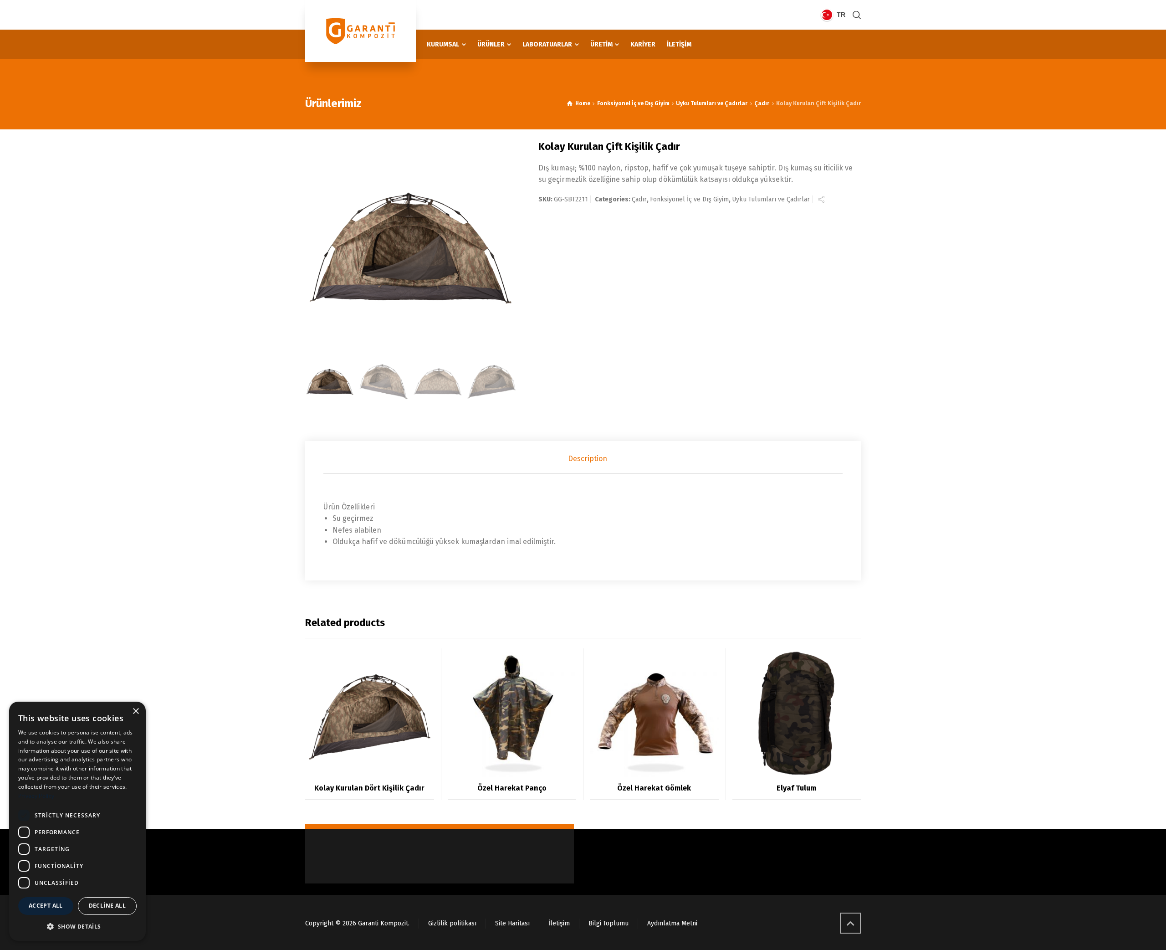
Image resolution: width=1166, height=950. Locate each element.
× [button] (135, 711)
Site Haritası (512, 923)
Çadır (761, 103)
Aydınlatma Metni (672, 923)
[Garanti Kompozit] (360, 31)
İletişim (559, 923)
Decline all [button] (107, 905)
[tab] (587, 458)
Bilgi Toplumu (608, 923)
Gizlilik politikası (452, 923)
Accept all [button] (46, 905)
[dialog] (77, 821)
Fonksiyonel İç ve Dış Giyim (633, 103)
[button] (77, 926)
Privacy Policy (36, 796)
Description (587, 458)
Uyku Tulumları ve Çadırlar (711, 103)
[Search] (855, 14)
